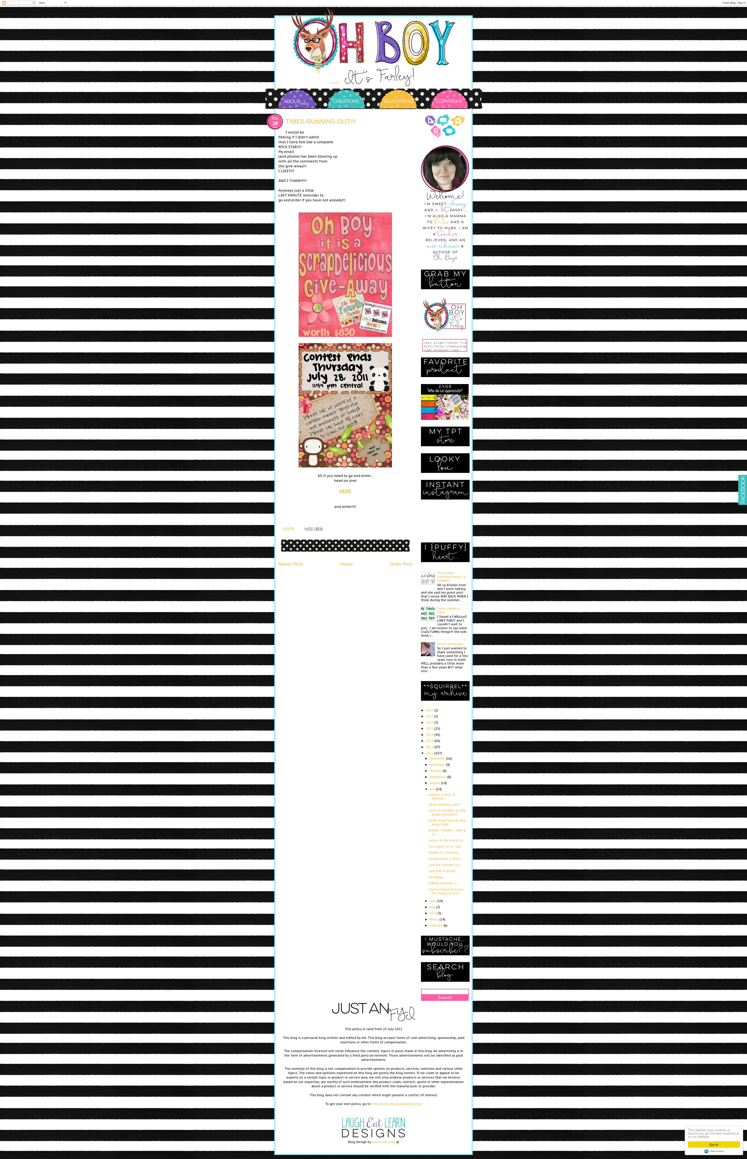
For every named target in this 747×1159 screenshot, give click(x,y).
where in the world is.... (446, 840)
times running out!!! (444, 804)
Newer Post (290, 564)
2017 (430, 716)
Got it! (713, 1144)
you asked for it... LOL (445, 846)
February (436, 925)
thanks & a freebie (443, 852)
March (434, 919)
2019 (430, 710)
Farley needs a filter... (448, 610)
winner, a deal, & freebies (442, 796)
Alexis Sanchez (383, 1142)
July (432, 789)
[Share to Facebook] (317, 529)
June (433, 901)
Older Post (401, 564)
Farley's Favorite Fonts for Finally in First (446, 891)
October (436, 771)
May (432, 907)
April (433, 913)
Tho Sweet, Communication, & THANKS (451, 577)
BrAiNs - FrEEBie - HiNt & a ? (447, 832)
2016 (430, 722)
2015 (430, 728)
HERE (345, 491)
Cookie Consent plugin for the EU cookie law (714, 1151)
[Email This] (306, 529)
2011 (430, 753)
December (437, 758)
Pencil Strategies (450, 644)
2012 (430, 747)
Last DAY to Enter (442, 871)
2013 (430, 741)
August (435, 783)
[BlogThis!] (310, 529)
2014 (430, 735)
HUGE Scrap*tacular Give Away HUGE (447, 822)
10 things (436, 877)
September (438, 777)
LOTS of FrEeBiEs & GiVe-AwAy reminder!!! (448, 812)
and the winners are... (445, 865)
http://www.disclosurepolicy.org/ (397, 1104)
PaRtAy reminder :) (443, 883)
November (437, 765)
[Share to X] (314, 529)
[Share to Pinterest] (321, 529)
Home (346, 564)
